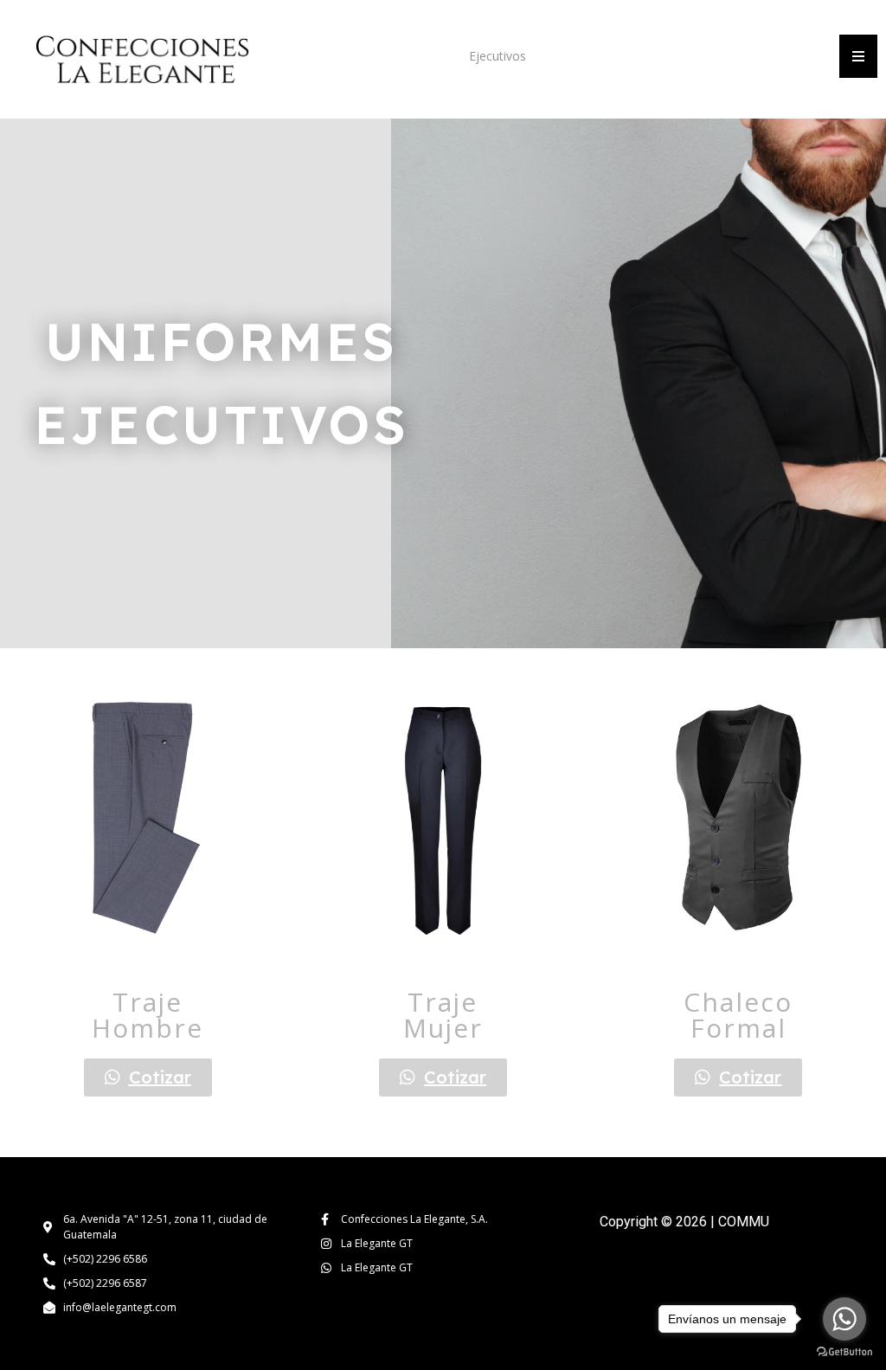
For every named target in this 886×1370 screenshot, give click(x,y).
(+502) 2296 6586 (105, 1258)
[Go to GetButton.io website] (844, 1352)
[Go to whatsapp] (844, 1319)
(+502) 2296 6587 (105, 1283)
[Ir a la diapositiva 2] (155, 960)
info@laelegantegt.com (120, 1307)
